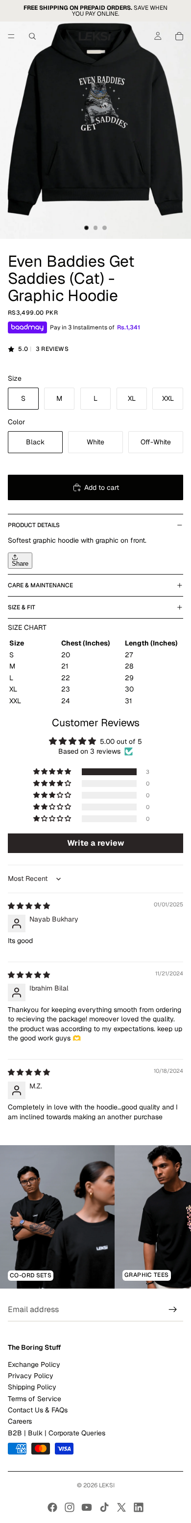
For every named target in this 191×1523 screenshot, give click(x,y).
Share (20, 563)
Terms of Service (34, 1398)
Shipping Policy (32, 1387)
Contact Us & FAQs (38, 1410)
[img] (29, 905)
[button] (52, 771)
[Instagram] (69, 1507)
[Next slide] (172, 1217)
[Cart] (179, 36)
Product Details (34, 525)
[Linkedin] (138, 1507)
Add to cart (101, 487)
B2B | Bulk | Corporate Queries (56, 1433)
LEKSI (107, 1485)
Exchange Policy (34, 1364)
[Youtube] (87, 1507)
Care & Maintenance (40, 585)
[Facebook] (52, 1507)
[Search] (32, 36)
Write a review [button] (95, 843)
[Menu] (11, 36)
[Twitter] (121, 1507)
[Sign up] (173, 1310)
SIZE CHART (27, 627)
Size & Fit (21, 607)
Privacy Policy (30, 1375)
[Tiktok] (104, 1507)
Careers (20, 1421)
